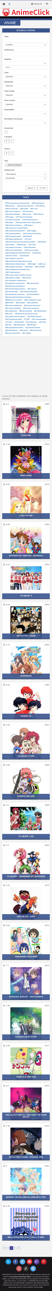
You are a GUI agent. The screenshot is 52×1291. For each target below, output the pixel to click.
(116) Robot (36, 253)
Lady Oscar (26, 515)
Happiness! (26, 676)
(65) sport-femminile (12, 333)
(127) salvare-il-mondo (13, 247)
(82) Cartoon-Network (13, 308)
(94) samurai (32, 289)
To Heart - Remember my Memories (26, 876)
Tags (6, 161)
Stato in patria (9, 100)
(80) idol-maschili (25, 311)
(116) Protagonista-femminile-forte (18, 253)
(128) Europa (21, 244)
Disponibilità (9, 110)
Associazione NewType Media (20, 1276)
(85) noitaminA (32, 302)
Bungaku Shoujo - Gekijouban (26, 997)
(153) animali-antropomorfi (15, 231)
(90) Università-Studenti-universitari (18, 297)
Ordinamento (9, 170)
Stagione (7, 59)
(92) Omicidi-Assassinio (29, 291)
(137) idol (28, 239)
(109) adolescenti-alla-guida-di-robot (18, 261)
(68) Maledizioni (20, 325)
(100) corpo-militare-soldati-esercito (18, 275)
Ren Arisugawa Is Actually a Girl (26, 1237)
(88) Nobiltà (9, 302)
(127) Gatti (32, 244)
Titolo (6, 37)
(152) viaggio (31, 231)
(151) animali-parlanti (13, 233)
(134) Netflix (41, 242)
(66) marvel (24, 330)
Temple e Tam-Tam (26, 1077)
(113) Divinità (24, 255)
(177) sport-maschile (13, 220)
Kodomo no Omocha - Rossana (26, 556)
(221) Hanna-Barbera (13, 214)
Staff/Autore (9, 50)
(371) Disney (40, 206)
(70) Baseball (19, 322)
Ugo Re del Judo (26, 916)
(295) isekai (24, 208)
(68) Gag (8, 325)
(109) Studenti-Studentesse (15, 264)
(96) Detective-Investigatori (15, 286)
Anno (6, 73)
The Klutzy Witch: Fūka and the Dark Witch (26, 1116)
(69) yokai (42, 322)
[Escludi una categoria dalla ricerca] (11, 141)
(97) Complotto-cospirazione (15, 280)
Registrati (37, 4)
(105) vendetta (40, 267)
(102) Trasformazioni (12, 272)
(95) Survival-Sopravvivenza (15, 289)
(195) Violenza (38, 214)
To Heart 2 (26, 596)
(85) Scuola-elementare (13, 305)
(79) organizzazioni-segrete (15, 316)
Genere (7, 149)
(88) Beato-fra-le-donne (14, 300)
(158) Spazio (28, 225)
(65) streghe (26, 333)
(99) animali (26, 278)
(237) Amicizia (28, 211)
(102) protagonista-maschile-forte (17, 269)
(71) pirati (8, 322)
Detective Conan (26, 636)
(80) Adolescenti (11, 311)
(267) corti (34, 208)
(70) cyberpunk (31, 322)
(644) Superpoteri (38, 203)
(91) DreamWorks (33, 294)
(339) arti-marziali (11, 208)
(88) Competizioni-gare (32, 300)
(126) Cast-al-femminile (13, 250)
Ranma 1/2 (26, 716)
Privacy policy (38, 1287)
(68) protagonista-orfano (14, 327)
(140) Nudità (27, 236)
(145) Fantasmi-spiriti (13, 236)
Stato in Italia (9, 91)
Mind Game (26, 475)
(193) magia (9, 217)
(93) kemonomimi (11, 291)
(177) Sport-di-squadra (24, 217)
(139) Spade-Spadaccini (14, 239)
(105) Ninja (29, 267)
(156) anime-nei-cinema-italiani (16, 228)
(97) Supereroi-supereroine (15, 283)
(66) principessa (36, 330)
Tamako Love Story (26, 1037)
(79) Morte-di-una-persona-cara (26, 314)
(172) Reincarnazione (30, 220)
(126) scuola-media (31, 250)
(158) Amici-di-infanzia (13, 225)
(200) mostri (26, 214)
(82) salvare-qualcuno (31, 308)
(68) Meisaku (31, 325)
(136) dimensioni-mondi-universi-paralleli (20, 242)
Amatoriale (8, 128)
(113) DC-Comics (11, 255)
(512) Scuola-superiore (25, 206)
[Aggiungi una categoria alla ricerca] (6, 141)
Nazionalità (8, 82)
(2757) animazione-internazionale (17, 203)
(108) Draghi (32, 264)
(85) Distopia (21, 302)
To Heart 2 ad (26, 836)
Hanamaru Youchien (26, 956)
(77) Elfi (27, 319)
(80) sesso (9, 314)
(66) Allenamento (11, 330)
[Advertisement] (26, 365)
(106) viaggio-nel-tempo (14, 267)
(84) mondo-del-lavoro (32, 305)
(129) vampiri (10, 244)
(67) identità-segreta (32, 327)
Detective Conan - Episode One (26, 1157)
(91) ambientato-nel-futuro (15, 294)
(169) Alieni (9, 222)
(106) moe (41, 264)
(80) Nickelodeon (40, 311)
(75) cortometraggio (39, 319)
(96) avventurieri (33, 283)
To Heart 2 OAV (26, 756)
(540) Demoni (10, 206)
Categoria (8, 137)
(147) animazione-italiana (32, 233)
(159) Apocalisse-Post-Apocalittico (28, 222)
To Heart (26, 435)
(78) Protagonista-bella (13, 319)
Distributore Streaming (13, 119)
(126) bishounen (30, 247)
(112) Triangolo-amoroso (14, 258)
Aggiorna (31, 188)
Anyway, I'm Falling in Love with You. (26, 1197)
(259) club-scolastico (13, 211)
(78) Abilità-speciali (34, 316)
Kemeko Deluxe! (26, 796)
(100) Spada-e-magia (13, 278)
